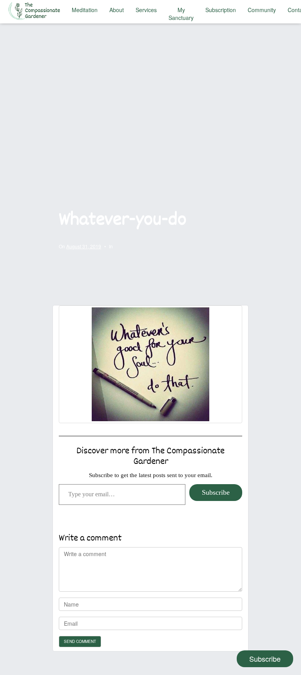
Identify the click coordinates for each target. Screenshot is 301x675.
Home (36, 10)
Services (146, 10)
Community (262, 10)
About (116, 10)
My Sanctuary (181, 14)
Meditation (85, 10)
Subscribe (216, 492)
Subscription (220, 10)
